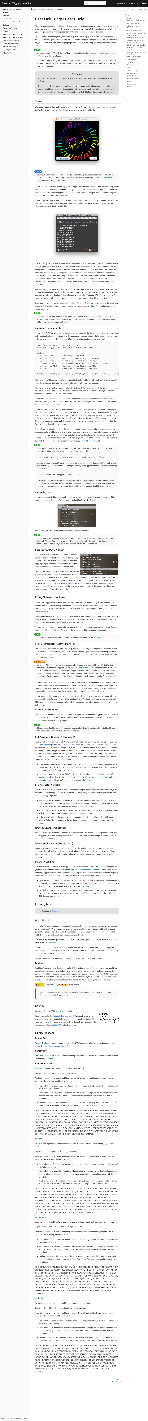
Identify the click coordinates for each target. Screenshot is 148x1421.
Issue (101, 950)
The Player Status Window (12, 22)
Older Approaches (9, 50)
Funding (130, 65)
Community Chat (116, 3)
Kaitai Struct (131, 76)
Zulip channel (104, 32)
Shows (5, 31)
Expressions (7, 19)
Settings (6, 25)
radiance (130, 87)
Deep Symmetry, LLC (64, 1011)
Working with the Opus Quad (13, 37)
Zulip (37, 950)
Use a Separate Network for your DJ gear (136, 34)
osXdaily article (45, 780)
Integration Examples (10, 47)
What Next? (7, 53)
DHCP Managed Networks (136, 45)
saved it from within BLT (90, 441)
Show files (95, 306)
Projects (132, 3)
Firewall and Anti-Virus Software (134, 48)
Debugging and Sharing (11, 44)
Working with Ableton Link (12, 34)
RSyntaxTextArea (133, 78)
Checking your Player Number (134, 27)
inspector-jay (131, 84)
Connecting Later (133, 23)
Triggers (6, 16)
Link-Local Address (43, 745)
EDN (109, 418)
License (128, 67)
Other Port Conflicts (134, 57)
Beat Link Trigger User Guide (16, 3)
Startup (5, 13)
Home (143, 3)
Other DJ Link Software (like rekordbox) (136, 53)
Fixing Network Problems (134, 30)
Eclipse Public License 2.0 (63, 1016)
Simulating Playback (10, 28)
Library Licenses (131, 70)
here (64, 322)
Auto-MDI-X (71, 619)
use (84, 780)
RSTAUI (129, 81)
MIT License (48, 1059)
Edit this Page (142, 9)
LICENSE (57, 1025)
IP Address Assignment (135, 38)
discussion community (79, 668)
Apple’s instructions (100, 777)
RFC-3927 (70, 745)
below (87, 383)
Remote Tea (131, 73)
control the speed (58, 583)
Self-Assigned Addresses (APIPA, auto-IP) (135, 41)
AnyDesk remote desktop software (84, 870)
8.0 (132, 9)
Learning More (131, 59)
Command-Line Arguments (136, 21)
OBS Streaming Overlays (11, 40)
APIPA (109, 751)
